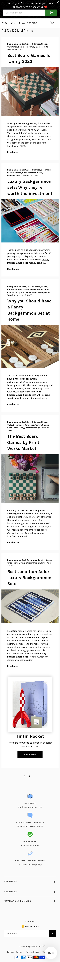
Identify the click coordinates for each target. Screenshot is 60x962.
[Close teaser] (44, 945)
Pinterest (30, 921)
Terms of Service (14, 952)
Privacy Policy (32, 952)
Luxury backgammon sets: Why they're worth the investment (29, 187)
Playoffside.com (33, 946)
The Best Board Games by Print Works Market (23, 442)
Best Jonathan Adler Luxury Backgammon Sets (29, 577)
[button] (13, 23)
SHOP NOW (30, 754)
